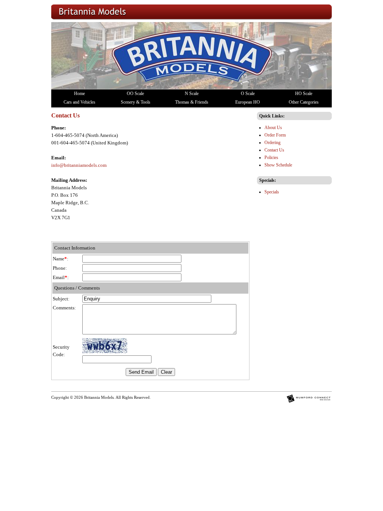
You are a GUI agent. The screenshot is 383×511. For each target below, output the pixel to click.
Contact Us (274, 150)
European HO (247, 102)
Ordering (272, 142)
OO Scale (135, 93)
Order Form (275, 135)
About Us (273, 127)
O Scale (248, 93)
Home (79, 93)
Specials (271, 192)
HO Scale (303, 93)
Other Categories (304, 102)
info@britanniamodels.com (79, 165)
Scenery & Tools (135, 102)
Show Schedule (278, 165)
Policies (271, 157)
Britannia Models (99, 397)
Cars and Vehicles (79, 102)
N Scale (192, 93)
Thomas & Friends (191, 102)
